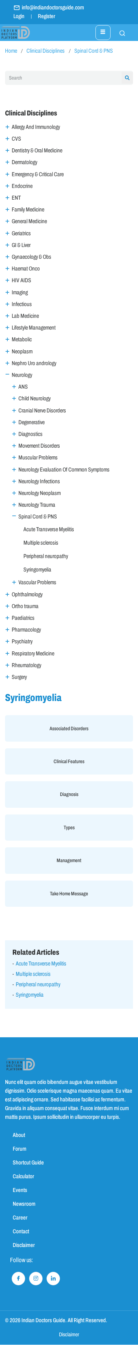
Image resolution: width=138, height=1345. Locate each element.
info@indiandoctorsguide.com (53, 7)
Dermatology (24, 162)
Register (46, 16)
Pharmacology (26, 630)
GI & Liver (21, 245)
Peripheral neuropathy (45, 556)
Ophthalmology (27, 594)
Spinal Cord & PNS (93, 51)
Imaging (20, 292)
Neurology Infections (39, 481)
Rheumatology (26, 665)
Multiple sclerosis (40, 543)
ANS (23, 387)
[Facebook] (18, 1278)
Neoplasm (22, 351)
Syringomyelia (37, 569)
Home (11, 51)
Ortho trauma (25, 606)
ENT (16, 198)
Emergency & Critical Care (38, 174)
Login (18, 16)
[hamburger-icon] (103, 32)
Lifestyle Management (34, 328)
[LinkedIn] (53, 1278)
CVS (16, 139)
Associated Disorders (69, 728)
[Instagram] (36, 1278)
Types (69, 827)
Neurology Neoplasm (39, 493)
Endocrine (22, 186)
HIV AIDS (21, 280)
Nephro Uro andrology (34, 363)
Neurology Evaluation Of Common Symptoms (64, 469)
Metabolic (22, 339)
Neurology (22, 375)
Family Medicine (28, 209)
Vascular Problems (37, 582)
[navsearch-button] (119, 32)
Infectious (22, 304)
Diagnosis (69, 794)
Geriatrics (21, 233)
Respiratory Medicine (33, 653)
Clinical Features (69, 761)
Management (69, 860)
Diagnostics (30, 434)
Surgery (19, 677)
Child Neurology (34, 398)
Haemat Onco (26, 268)
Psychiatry (22, 641)
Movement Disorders (39, 446)
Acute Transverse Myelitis (48, 529)
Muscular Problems (38, 457)
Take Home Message (69, 893)
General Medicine (29, 221)
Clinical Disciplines (45, 51)
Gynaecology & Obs (31, 257)
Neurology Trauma (36, 505)
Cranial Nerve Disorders (42, 410)
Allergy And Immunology (36, 127)
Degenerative (31, 422)
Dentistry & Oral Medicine (37, 150)
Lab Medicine (25, 316)
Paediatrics (23, 618)
